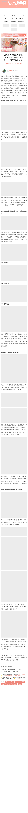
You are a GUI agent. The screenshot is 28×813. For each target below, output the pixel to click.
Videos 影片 (13, 21)
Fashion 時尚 (22, 12)
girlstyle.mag (21, 674)
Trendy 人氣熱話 (19, 18)
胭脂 (8, 684)
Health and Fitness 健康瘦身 (10, 15)
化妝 (3, 684)
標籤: (3, 682)
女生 (20, 684)
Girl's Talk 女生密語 (9, 18)
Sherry (10, 70)
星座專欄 (6, 21)
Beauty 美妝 (5, 12)
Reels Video (21, 21)
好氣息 (14, 684)
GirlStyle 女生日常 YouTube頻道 (13, 675)
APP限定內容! (14, 12)
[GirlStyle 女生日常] (14, 4)
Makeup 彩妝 (18, 63)
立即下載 (17, 678)
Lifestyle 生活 (21, 15)
